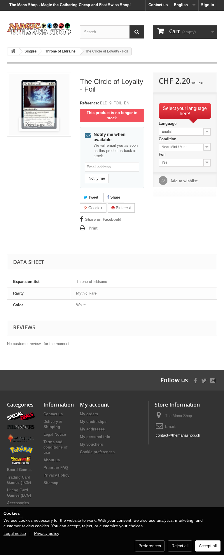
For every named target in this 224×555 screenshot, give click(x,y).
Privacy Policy (56, 475)
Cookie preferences (97, 452)
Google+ (95, 208)
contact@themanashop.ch (178, 435)
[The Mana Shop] (39, 28)
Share (114, 197)
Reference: (89, 103)
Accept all (208, 545)
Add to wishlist (183, 181)
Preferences (150, 545)
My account (94, 404)
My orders (89, 414)
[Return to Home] (13, 51)
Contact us (158, 5)
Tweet (92, 197)
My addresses (92, 429)
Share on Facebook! (103, 219)
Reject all (180, 545)
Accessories (18, 503)
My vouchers (91, 444)
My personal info (95, 437)
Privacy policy (46, 533)
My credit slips (93, 421)
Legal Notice (54, 434)
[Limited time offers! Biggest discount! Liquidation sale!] (21, 415)
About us (51, 460)
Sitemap (50, 483)
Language (168, 123)
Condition (168, 139)
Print (93, 228)
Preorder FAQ (55, 467)
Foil (163, 154)
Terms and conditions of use (55, 447)
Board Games (19, 470)
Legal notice (15, 533)
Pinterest (123, 208)
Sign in (207, 5)
